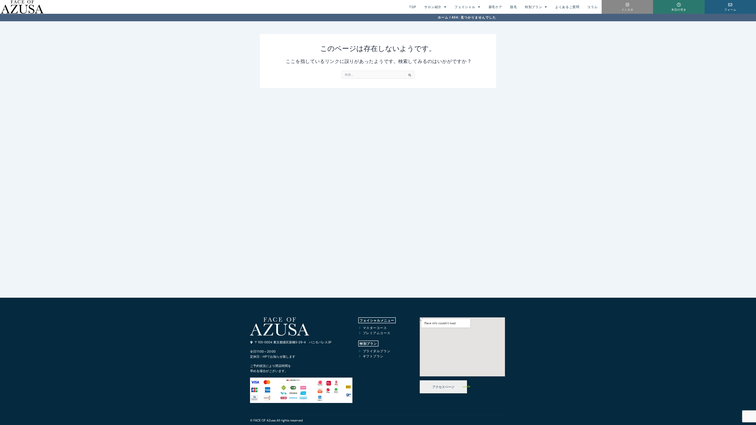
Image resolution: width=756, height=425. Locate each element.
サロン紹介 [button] (433, 7)
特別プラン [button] (533, 7)
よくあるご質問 (567, 7)
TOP (412, 7)
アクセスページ (443, 387)
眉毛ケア (495, 7)
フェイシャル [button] (465, 7)
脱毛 (513, 7)
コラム (592, 7)
